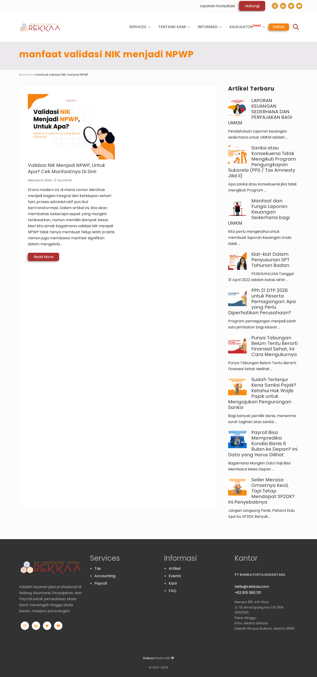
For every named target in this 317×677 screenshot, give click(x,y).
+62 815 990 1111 (248, 592)
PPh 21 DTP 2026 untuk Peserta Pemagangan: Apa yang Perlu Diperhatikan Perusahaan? (262, 301)
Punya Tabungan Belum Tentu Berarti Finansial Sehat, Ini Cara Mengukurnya (274, 346)
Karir (173, 583)
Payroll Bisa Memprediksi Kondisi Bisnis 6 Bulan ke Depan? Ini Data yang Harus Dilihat (262, 443)
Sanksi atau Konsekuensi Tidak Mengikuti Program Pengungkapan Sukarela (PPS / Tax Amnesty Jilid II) (262, 162)
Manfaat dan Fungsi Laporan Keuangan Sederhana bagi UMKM (259, 212)
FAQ (172, 590)
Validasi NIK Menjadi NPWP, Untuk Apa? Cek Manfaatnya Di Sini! (66, 168)
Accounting (104, 576)
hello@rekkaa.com (252, 586)
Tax (97, 568)
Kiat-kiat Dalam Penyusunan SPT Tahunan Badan (270, 260)
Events (175, 576)
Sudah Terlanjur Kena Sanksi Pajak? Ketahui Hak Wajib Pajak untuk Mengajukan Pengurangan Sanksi (262, 393)
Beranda (25, 75)
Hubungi (252, 6)
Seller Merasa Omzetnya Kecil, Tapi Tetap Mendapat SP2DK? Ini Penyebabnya (261, 490)
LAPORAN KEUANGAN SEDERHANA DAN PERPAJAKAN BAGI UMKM (260, 111)
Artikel (175, 568)
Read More (43, 257)
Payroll (100, 583)
